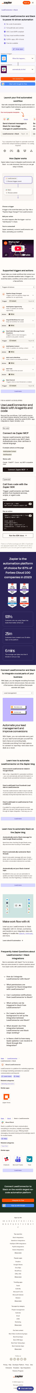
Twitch (18, 1285)
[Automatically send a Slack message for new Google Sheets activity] (18, 840)
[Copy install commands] (30, 504)
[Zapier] (7, 2)
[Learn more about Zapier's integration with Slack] (2, 1122)
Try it (23, 134)
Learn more (7, 1076)
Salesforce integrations (18, 1240)
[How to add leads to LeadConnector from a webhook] (18, 806)
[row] (11, 178)
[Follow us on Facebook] (11, 1359)
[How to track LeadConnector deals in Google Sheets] (18, 773)
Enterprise (9, 1368)
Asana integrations (18, 1249)
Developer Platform (18, 1364)
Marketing (18, 1322)
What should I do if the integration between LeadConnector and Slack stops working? (18, 1029)
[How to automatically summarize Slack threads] (18, 856)
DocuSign (18, 1267)
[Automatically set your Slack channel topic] (18, 873)
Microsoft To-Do (18, 1291)
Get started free (18, 79)
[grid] (11, 178)
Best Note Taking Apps (18, 1343)
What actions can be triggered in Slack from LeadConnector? (16, 1005)
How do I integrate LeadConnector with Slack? (18, 978)
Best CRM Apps (18, 1340)
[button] (18, 84)
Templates (16, 1368)
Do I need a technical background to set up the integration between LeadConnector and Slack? (18, 1016)
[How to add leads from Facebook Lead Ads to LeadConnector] (18, 789)
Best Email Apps (18, 1337)
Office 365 (18, 1274)
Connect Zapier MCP (16, 470)
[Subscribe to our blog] (25, 1359)
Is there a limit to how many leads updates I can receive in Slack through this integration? (19, 1041)
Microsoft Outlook (18, 1295)
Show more (18, 1253)
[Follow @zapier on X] (18, 1359)
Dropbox (18, 1261)
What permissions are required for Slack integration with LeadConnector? (19, 987)
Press (27, 1364)
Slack (16, 10)
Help (17, 1076)
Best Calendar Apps (18, 1346)
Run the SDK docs (16, 536)
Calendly (18, 1288)
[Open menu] (32, 2)
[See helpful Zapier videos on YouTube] (21, 1359)
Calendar (18, 1313)
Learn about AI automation (12, 940)
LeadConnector (7, 10)
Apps (2, 1058)
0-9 (4, 1221)
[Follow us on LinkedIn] (14, 1359)
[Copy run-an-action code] (30, 515)
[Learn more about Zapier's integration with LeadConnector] (2, 1064)
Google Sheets (18, 1264)
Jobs (31, 1364)
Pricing (5, 1364)
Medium (18, 1298)
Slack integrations (18, 1237)
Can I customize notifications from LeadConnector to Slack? (19, 996)
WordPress (18, 1270)
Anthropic (29, 933)
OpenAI (21, 933)
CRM (18, 1319)
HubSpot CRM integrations (18, 1243)
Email (18, 1316)
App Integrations (25, 1368)
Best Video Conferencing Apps (18, 1334)
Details (26, 119)
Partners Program (18, 1371)
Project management (18, 1309)
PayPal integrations (18, 1246)
